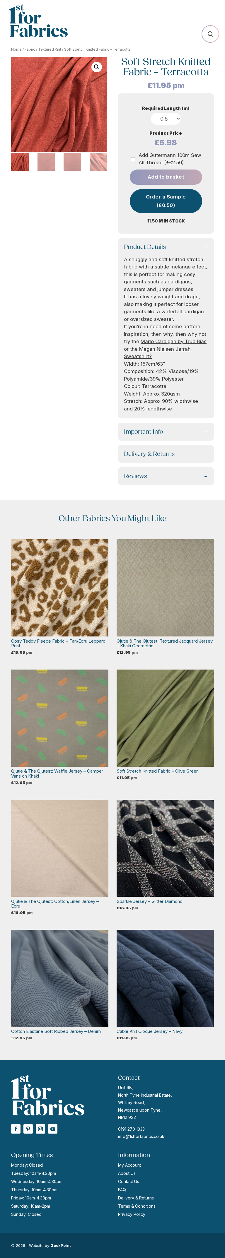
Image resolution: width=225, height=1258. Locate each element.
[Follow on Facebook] (16, 1129)
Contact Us (128, 1181)
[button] (96, 67)
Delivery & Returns (136, 1197)
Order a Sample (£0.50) (166, 201)
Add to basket (166, 177)
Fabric (30, 49)
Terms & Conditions (137, 1206)
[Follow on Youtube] (52, 1129)
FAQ (122, 1189)
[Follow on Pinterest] (28, 1129)
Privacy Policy (131, 1214)
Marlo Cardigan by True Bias (174, 341)
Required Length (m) (166, 108)
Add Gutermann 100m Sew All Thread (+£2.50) (170, 159)
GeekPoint (60, 1245)
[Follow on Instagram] (40, 1129)
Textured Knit (49, 49)
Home (16, 49)
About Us (127, 1173)
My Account (129, 1165)
